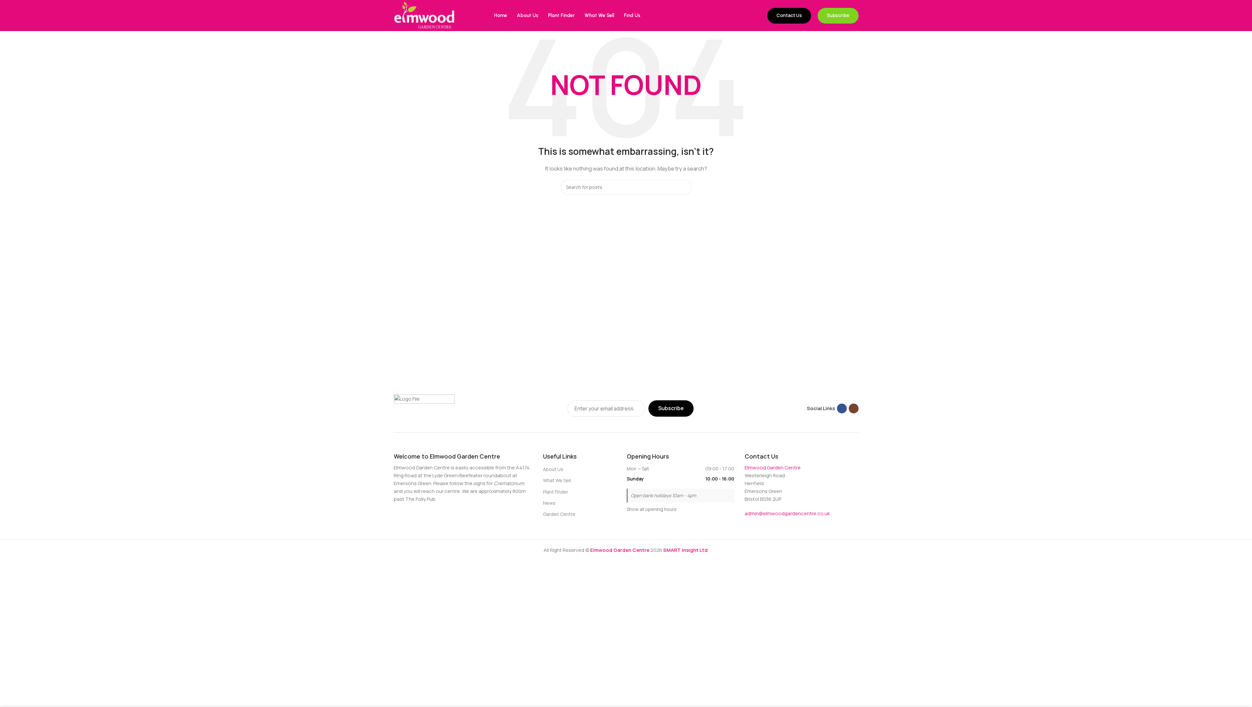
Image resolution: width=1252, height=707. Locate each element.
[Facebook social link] (842, 408)
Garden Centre (559, 514)
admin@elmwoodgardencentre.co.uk (787, 513)
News (549, 503)
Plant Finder (555, 492)
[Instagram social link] (854, 408)
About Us (553, 469)
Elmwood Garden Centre (773, 467)
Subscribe (838, 15)
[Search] (684, 187)
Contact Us (789, 15)
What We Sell (557, 480)
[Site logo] (424, 15)
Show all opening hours (652, 509)
